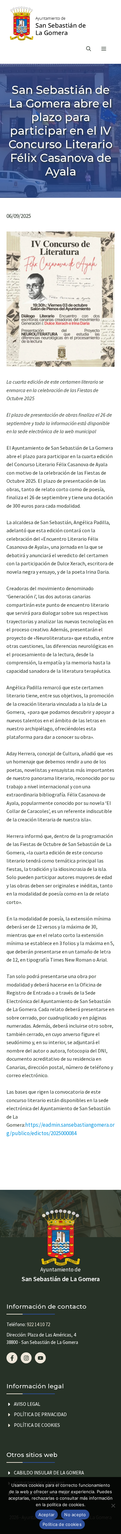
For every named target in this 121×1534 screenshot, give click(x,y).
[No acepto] (113, 1505)
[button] (88, 48)
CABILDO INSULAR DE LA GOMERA (49, 1473)
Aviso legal (27, 1404)
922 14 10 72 (38, 1324)
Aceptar (46, 1514)
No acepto (75, 1514)
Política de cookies (37, 1425)
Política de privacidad (40, 1414)
